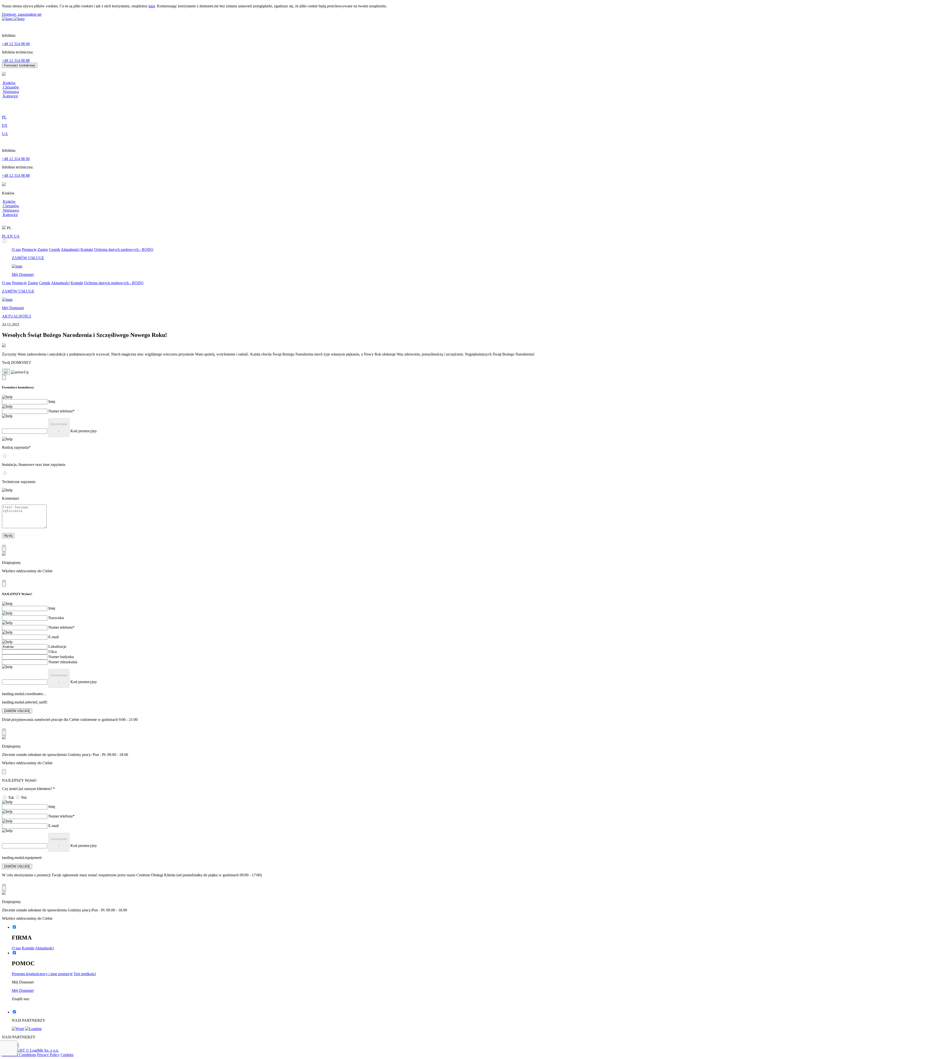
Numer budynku (61, 657)
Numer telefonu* (61, 411)
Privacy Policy (48, 1055)
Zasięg (43, 249)
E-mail (53, 637)
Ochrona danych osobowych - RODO (123, 249)
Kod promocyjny (83, 431)
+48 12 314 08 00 (16, 44)
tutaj (151, 6)
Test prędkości (85, 974)
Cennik (54, 249)
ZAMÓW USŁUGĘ (17, 711)
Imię (51, 401)
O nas (16, 249)
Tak (11, 797)
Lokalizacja (57, 646)
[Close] (4, 377)
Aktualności (70, 249)
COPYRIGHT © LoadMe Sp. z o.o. (30, 1050)
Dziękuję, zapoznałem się (21, 14)
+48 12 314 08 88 (16, 60)
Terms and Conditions (19, 1055)
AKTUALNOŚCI (17, 316)
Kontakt (86, 249)
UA (17, 236)
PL (4, 236)
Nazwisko (56, 618)
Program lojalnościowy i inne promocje (42, 974)
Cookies (67, 1055)
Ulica (52, 652)
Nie (24, 797)
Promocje (29, 249)
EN (10, 236)
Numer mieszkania (62, 662)
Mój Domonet (23, 990)
